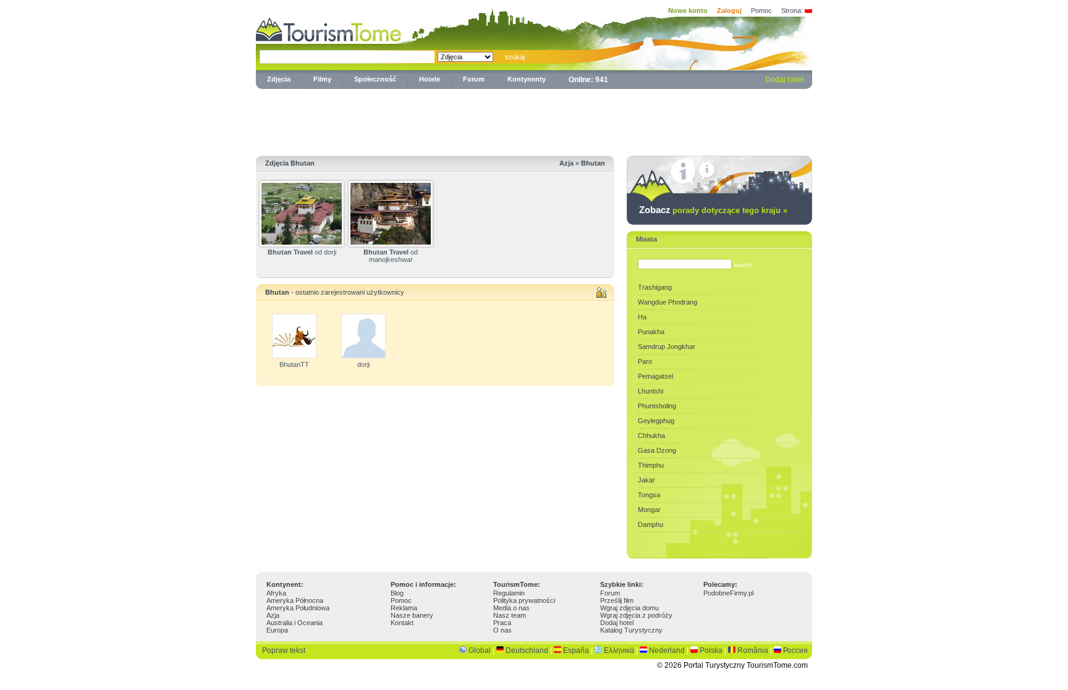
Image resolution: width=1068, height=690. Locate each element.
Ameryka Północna (294, 600)
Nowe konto (688, 10)
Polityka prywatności (524, 600)
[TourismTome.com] (329, 28)
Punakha (651, 331)
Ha (642, 317)
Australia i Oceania (294, 622)
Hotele (429, 79)
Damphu (650, 524)
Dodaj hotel (784, 79)
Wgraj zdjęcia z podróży (636, 615)
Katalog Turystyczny (631, 630)
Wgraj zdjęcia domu (629, 608)
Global (479, 650)
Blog (397, 593)
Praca (502, 622)
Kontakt (402, 622)
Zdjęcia (278, 79)
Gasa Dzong (657, 450)
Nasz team (509, 615)
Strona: (792, 10)
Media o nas (511, 608)
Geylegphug (656, 420)
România (752, 650)
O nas (502, 630)
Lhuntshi (650, 391)
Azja (272, 615)
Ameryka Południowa (297, 608)
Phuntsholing (657, 406)
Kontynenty (526, 79)
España (576, 650)
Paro (645, 361)
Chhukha (651, 435)
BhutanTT (294, 364)
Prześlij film (617, 600)
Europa (277, 630)
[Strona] (808, 10)
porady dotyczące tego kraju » (729, 210)
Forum (474, 79)
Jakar (646, 480)
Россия (795, 650)
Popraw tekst (283, 650)
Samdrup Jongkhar (666, 346)
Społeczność (375, 79)
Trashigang (655, 287)
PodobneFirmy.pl (728, 593)
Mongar (649, 509)
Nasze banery (412, 615)
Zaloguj (729, 10)
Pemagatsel (655, 376)
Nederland (667, 650)
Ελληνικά (619, 650)
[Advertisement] (534, 120)
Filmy (322, 79)
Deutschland (527, 650)
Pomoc (761, 10)
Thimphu (651, 465)
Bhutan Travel (290, 252)
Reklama (404, 608)
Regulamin (509, 593)
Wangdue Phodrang (667, 302)
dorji (363, 364)
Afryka (276, 593)
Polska (711, 650)
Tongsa (649, 495)
